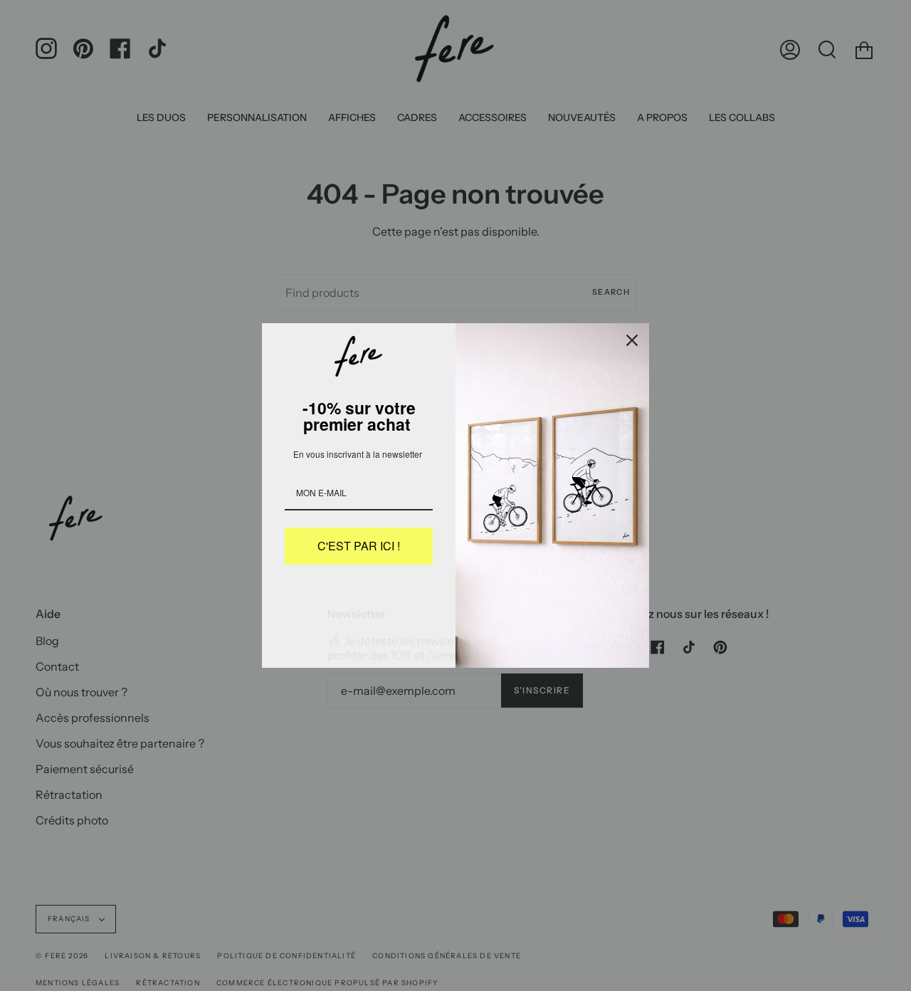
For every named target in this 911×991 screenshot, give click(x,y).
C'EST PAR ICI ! (358, 546)
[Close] (632, 340)
